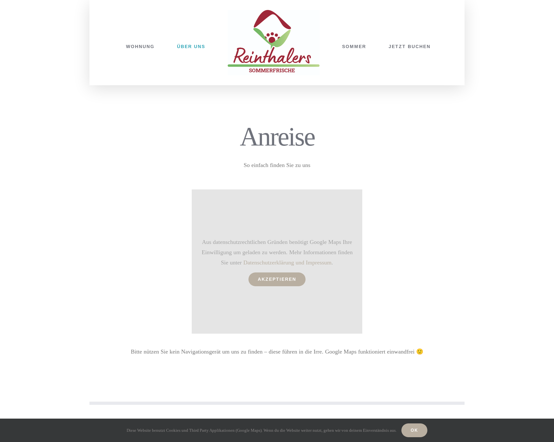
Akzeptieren (277, 279)
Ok (414, 430)
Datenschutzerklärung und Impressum (287, 262)
